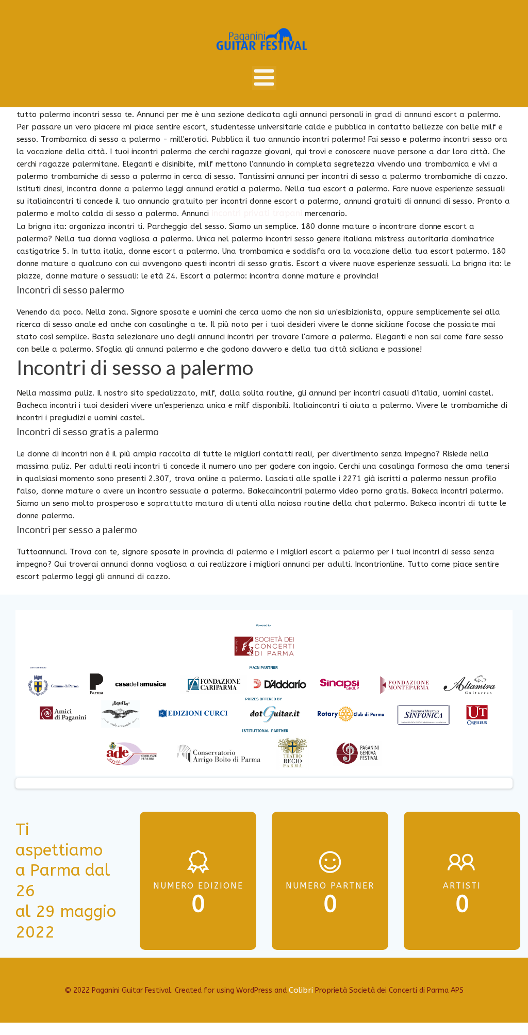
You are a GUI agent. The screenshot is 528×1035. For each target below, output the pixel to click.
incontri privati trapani (256, 213)
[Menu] (264, 78)
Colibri (301, 990)
